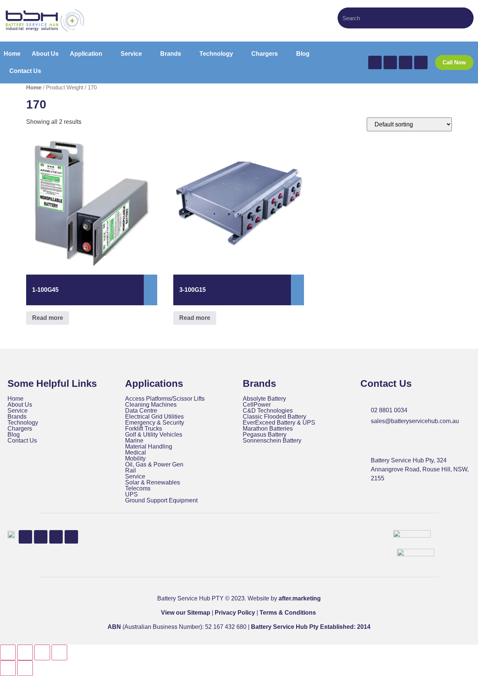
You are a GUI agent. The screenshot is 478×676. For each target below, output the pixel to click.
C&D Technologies (268, 411)
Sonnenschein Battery (272, 441)
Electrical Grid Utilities (154, 417)
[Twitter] (390, 62)
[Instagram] (421, 62)
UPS (131, 495)
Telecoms (137, 489)
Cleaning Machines (151, 405)
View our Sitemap (185, 612)
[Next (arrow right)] (25, 668)
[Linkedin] (405, 62)
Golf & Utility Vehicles (153, 435)
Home (33, 88)
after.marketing (300, 598)
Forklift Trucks (143, 429)
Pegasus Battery (264, 435)
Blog (13, 435)
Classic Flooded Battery (274, 417)
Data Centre (141, 411)
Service (17, 411)
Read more (47, 318)
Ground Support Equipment (161, 501)
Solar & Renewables (152, 483)
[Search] (464, 17)
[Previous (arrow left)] (8, 668)
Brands (17, 417)
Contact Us (22, 441)
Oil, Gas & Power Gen (154, 465)
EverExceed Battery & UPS (279, 423)
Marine (134, 441)
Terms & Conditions (288, 612)
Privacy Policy (235, 612)
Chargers (19, 429)
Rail (130, 471)
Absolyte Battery (264, 399)
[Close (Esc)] (59, 652)
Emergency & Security (154, 423)
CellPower (257, 405)
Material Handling (148, 447)
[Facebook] (375, 62)
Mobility (135, 459)
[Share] (42, 652)
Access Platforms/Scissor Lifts (165, 399)
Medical (135, 453)
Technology (22, 423)
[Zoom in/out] (8, 652)
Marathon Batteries (268, 429)
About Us (19, 405)
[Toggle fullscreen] (25, 652)
